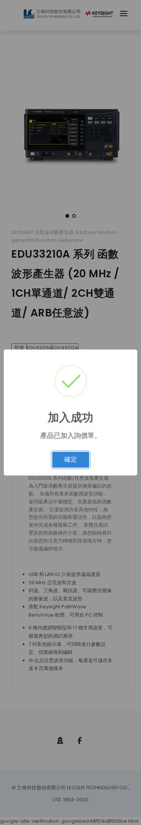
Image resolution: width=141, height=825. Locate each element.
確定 (70, 459)
